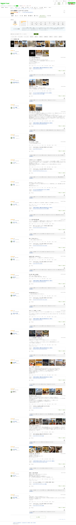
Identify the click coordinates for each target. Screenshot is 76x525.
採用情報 (28, 522)
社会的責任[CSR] (24, 522)
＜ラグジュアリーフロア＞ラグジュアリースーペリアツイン (40, 227)
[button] (12, 44)
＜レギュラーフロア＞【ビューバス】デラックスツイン (39, 281)
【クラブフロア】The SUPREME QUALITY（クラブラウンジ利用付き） (41, 189)
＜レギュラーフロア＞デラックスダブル (37, 263)
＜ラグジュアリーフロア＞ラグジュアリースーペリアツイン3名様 (40, 208)
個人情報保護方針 (18, 522)
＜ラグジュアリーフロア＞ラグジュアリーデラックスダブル (40, 245)
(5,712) (42, 15)
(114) (30, 15)
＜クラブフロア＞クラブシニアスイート (37, 190)
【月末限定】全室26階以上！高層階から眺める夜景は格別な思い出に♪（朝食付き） (43, 67)
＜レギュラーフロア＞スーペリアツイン (37, 68)
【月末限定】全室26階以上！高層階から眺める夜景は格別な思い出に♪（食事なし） (43, 207)
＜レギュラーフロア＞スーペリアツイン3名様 (38, 505)
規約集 (32, 522)
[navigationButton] (64, 43)
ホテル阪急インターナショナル (19, 10)
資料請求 (34, 522)
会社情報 (14, 522)
